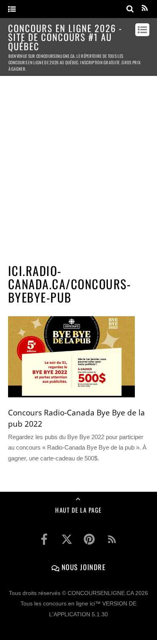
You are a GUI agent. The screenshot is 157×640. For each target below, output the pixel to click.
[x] (66, 539)
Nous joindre (82, 567)
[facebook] (44, 539)
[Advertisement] (78, 166)
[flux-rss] (112, 539)
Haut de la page (78, 509)
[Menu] (12, 9)
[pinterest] (89, 539)
